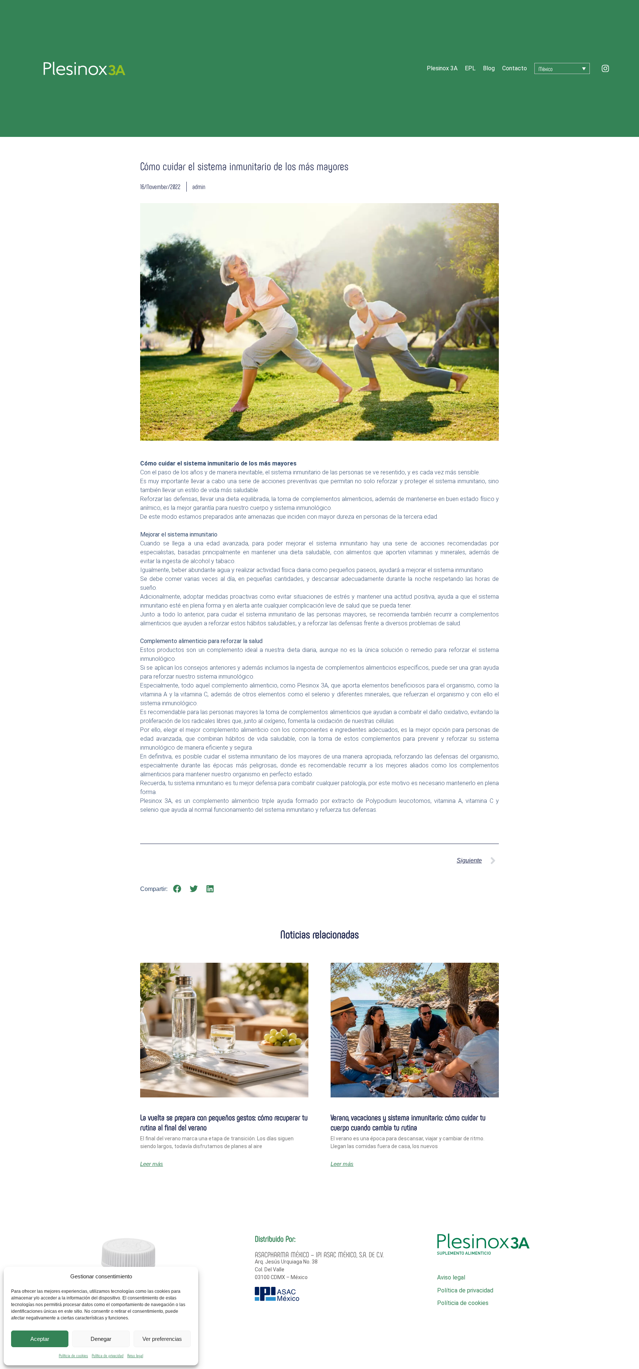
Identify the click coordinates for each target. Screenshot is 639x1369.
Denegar (101, 1339)
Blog (489, 68)
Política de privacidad (108, 1355)
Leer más (151, 1164)
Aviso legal (135, 1355)
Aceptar (39, 1339)
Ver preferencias (162, 1339)
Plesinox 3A (442, 68)
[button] (177, 889)
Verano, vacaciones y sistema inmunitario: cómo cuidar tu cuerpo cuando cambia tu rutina (408, 1121)
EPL (470, 68)
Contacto (514, 68)
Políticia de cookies (73, 1355)
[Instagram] (605, 68)
